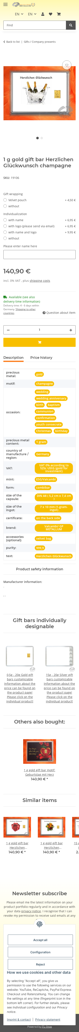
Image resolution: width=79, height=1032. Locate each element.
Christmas (43, 431)
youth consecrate (49, 424)
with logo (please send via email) (42, 226)
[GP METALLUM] (24, 4)
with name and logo (42, 232)
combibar (43, 487)
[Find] (71, 25)
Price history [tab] (41, 358)
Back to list (13, 42)
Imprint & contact (19, 1019)
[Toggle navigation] (5, 2)
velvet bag (43, 538)
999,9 (40, 548)
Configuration (40, 952)
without (13, 206)
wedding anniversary (51, 398)
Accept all (40, 940)
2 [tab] (41, 138)
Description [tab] (13, 358)
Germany (42, 454)
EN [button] (17, 14)
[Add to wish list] (66, 65)
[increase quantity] (70, 330)
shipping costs (40, 281)
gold (39, 374)
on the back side (48, 518)
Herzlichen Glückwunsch (53, 556)
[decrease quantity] (8, 330)
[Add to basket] (6, 54)
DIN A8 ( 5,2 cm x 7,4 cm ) (54, 497)
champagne (44, 384)
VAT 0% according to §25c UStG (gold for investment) (54, 468)
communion (45, 411)
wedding (42, 392)
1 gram (41, 442)
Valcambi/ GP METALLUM (53, 527)
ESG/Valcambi (46, 479)
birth (39, 405)
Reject (40, 964)
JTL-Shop (47, 1026)
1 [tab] (37, 138)
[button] (42, 14)
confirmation (45, 418)
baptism (54, 405)
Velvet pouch (42, 200)
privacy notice (31, 911)
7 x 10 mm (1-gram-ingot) (54, 508)
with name (42, 220)
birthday (61, 431)
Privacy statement (47, 1019)
